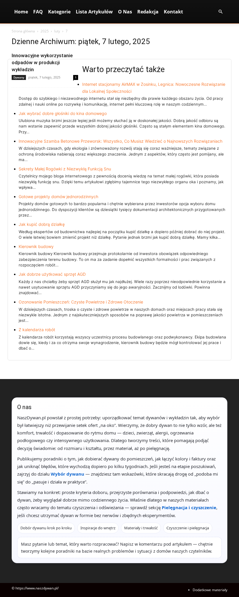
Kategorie (59, 11)
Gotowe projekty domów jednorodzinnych (58, 196)
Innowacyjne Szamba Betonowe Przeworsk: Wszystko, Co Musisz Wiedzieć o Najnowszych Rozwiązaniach (120, 141)
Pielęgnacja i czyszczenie (189, 507)
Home (21, 11)
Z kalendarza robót (37, 329)
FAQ (38, 11)
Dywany (18, 77)
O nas (125, 11)
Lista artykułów (94, 11)
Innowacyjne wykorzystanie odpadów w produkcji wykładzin (42, 62)
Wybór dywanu (67, 474)
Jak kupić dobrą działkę (42, 224)
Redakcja (148, 11)
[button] (220, 12)
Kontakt (173, 11)
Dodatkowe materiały (210, 589)
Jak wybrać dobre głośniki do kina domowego (63, 113)
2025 (45, 31)
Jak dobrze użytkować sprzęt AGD (52, 274)
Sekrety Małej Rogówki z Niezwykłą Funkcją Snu (65, 168)
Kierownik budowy (36, 246)
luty (57, 31)
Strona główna (23, 31)
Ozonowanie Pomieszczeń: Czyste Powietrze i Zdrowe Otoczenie (81, 301)
